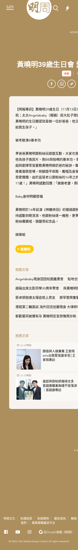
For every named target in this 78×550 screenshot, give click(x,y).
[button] (56, 532)
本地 (66, 73)
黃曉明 (25, 249)
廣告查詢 (60, 518)
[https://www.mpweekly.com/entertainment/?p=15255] (71, 84)
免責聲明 (43, 518)
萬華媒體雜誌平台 (43, 523)
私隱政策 (26, 518)
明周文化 (9, 518)
